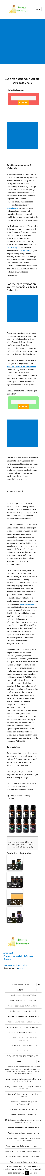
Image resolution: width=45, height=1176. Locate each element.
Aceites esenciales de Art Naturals (23, 1017)
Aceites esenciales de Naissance (23, 1032)
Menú (37, 9)
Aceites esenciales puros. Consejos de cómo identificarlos (23, 1139)
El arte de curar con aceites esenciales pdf (23, 1151)
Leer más (33, 1173)
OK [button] (27, 1173)
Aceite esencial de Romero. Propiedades (23, 1157)
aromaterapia (12, 208)
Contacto (7, 959)
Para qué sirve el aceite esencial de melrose (23, 1095)
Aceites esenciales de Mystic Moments (23, 1027)
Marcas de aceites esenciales (15, 965)
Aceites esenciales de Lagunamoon (23, 1022)
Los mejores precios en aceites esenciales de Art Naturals (22, 846)
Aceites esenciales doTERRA (23, 995)
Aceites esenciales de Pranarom (23, 1001)
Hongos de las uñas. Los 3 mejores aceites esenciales (23, 1088)
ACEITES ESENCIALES (19, 985)
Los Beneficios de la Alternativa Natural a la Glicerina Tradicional (23, 1080)
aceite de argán (13, 247)
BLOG (19, 1061)
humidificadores (27, 604)
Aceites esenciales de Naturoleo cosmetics (23, 1039)
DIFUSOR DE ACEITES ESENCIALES (22, 1056)
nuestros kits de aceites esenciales (21, 366)
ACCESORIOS (23, 1051)
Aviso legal (8, 953)
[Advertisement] (22, 44)
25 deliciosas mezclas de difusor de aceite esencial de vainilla (23, 1121)
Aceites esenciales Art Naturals (21, 842)
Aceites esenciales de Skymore (23, 1045)
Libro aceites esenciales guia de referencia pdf (23, 1103)
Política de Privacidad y (13, 956)
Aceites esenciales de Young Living (23, 1006)
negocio (21, 968)
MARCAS (19, 990)
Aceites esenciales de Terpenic (23, 1011)
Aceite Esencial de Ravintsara (23, 1115)
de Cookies (28, 956)
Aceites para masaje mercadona (23, 1109)
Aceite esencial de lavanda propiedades (23, 1146)
